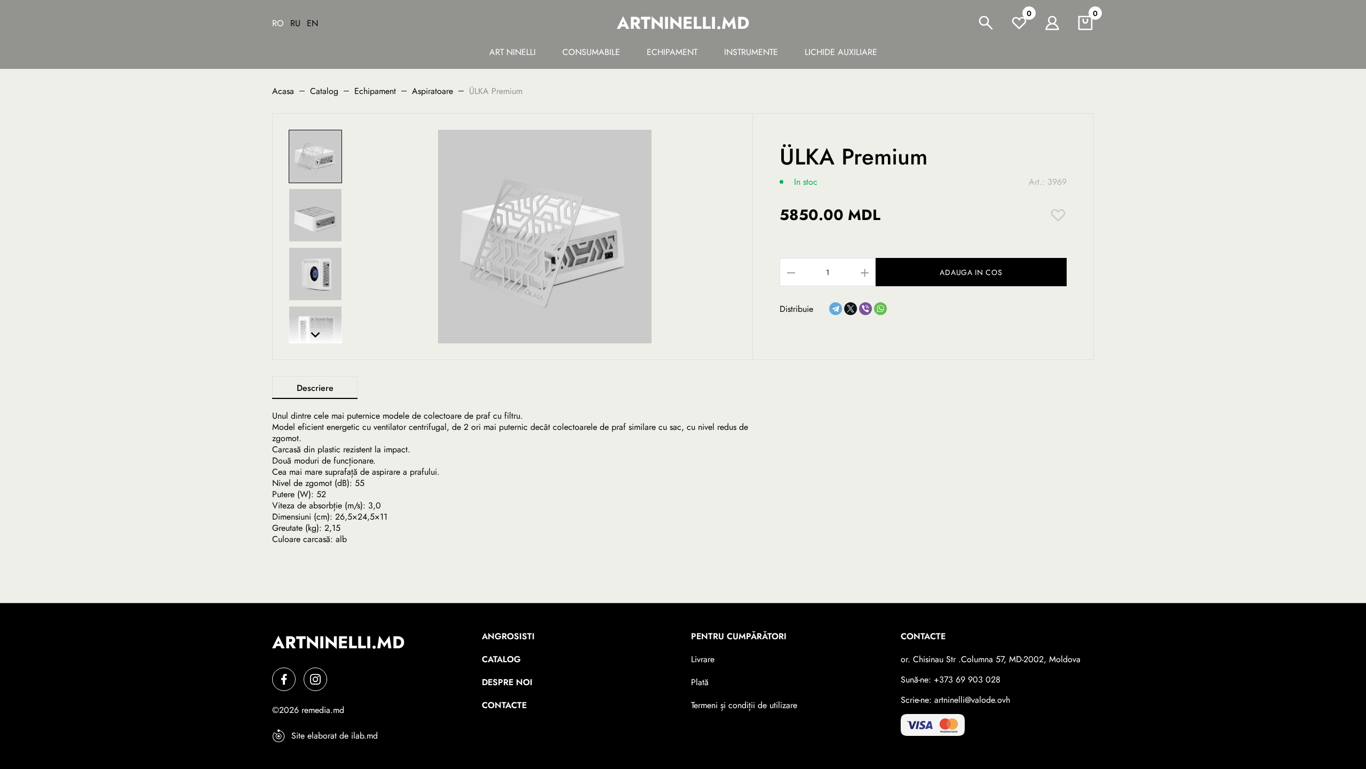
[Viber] (865, 308)
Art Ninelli (512, 52)
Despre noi (507, 682)
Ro (278, 23)
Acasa (283, 91)
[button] (315, 334)
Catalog (324, 91)
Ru (295, 23)
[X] (850, 308)
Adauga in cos (971, 272)
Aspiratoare (432, 91)
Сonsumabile (591, 52)
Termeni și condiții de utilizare (744, 705)
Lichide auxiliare (841, 52)
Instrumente (751, 52)
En (312, 23)
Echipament (672, 52)
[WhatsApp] (880, 308)
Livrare (702, 659)
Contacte (504, 705)
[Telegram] (835, 308)
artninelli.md (683, 23)
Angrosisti (508, 636)
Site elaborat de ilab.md (334, 735)
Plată (700, 682)
